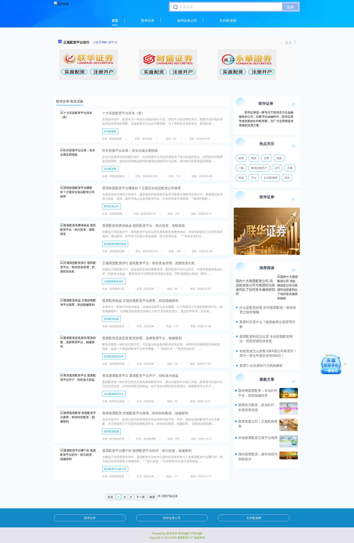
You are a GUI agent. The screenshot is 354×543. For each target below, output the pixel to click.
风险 (241, 178)
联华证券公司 (187, 20)
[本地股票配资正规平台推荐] (288, 441)
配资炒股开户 (259, 168)
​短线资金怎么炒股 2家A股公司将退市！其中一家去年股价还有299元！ (268, 353)
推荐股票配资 (111, 431)
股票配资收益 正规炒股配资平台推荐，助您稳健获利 (140, 300)
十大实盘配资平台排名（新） (123, 112)
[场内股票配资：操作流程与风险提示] (288, 456)
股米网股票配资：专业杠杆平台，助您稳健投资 (258, 393)
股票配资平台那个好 (115, 468)
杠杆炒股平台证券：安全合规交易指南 (130, 150)
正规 (290, 168)
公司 (277, 168)
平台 (253, 178)
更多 (289, 42)
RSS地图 (183, 533)
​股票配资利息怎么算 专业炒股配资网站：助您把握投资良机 (266, 338)
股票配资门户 (185, 537)
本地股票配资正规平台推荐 (258, 437)
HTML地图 (196, 533)
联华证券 (147, 20)
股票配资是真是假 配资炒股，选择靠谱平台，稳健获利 (142, 338)
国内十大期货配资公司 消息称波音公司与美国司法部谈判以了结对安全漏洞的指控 (255, 287)
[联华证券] (61, 7)
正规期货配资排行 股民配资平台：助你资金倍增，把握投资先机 (148, 263)
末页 (152, 497)
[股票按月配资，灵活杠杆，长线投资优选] (288, 408)
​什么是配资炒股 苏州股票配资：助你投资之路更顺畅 (267, 309)
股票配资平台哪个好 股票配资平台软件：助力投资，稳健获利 (147, 450)
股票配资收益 (111, 318)
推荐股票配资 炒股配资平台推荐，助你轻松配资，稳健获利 (145, 413)
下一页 (140, 497)
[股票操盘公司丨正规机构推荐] (288, 425)
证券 (266, 158)
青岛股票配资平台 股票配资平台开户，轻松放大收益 (140, 375)
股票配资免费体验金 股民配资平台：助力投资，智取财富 (143, 225)
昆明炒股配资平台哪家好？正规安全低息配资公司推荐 (141, 188)
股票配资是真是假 (114, 356)
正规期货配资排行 (114, 281)
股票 (241, 158)
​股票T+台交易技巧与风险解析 (261, 365)
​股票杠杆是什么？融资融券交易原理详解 (267, 324)
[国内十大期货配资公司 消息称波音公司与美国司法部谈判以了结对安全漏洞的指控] (287, 287)
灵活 (287, 178)
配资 (253, 158)
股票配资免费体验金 (115, 243)
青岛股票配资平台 (114, 393)
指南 (279, 158)
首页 (115, 20)
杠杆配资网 (228, 20)
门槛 (241, 168)
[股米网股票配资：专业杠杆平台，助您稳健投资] (288, 393)
